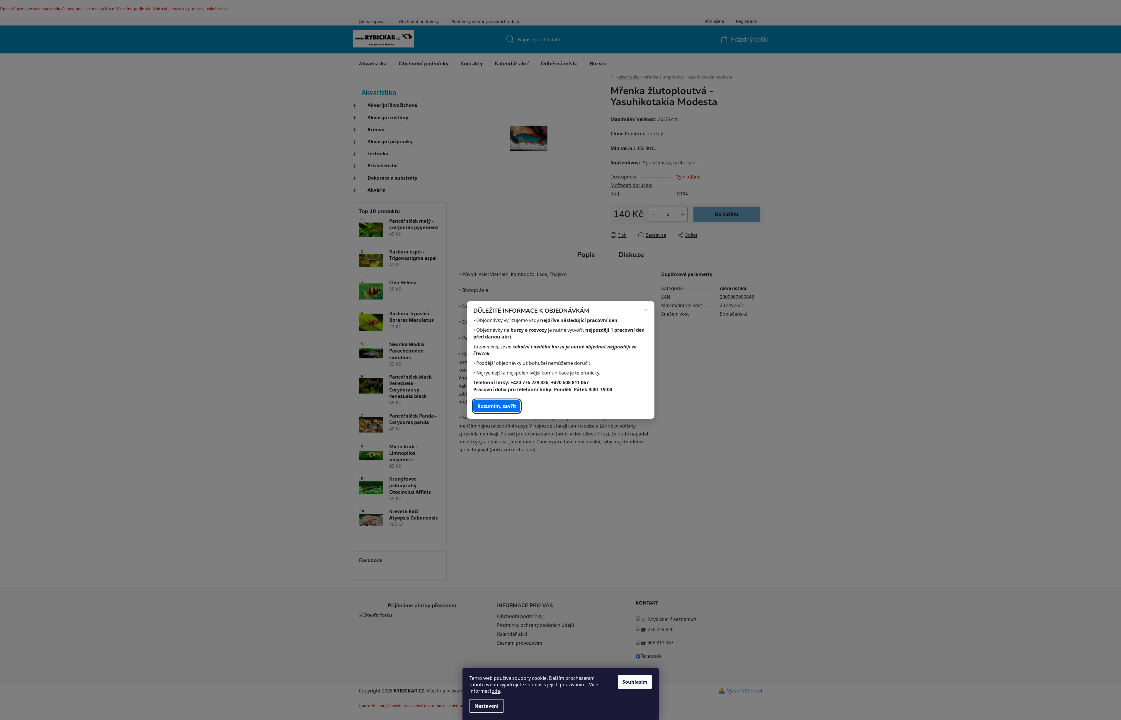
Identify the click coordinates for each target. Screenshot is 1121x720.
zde (496, 691)
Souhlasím (634, 682)
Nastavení (486, 706)
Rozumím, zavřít (496, 406)
